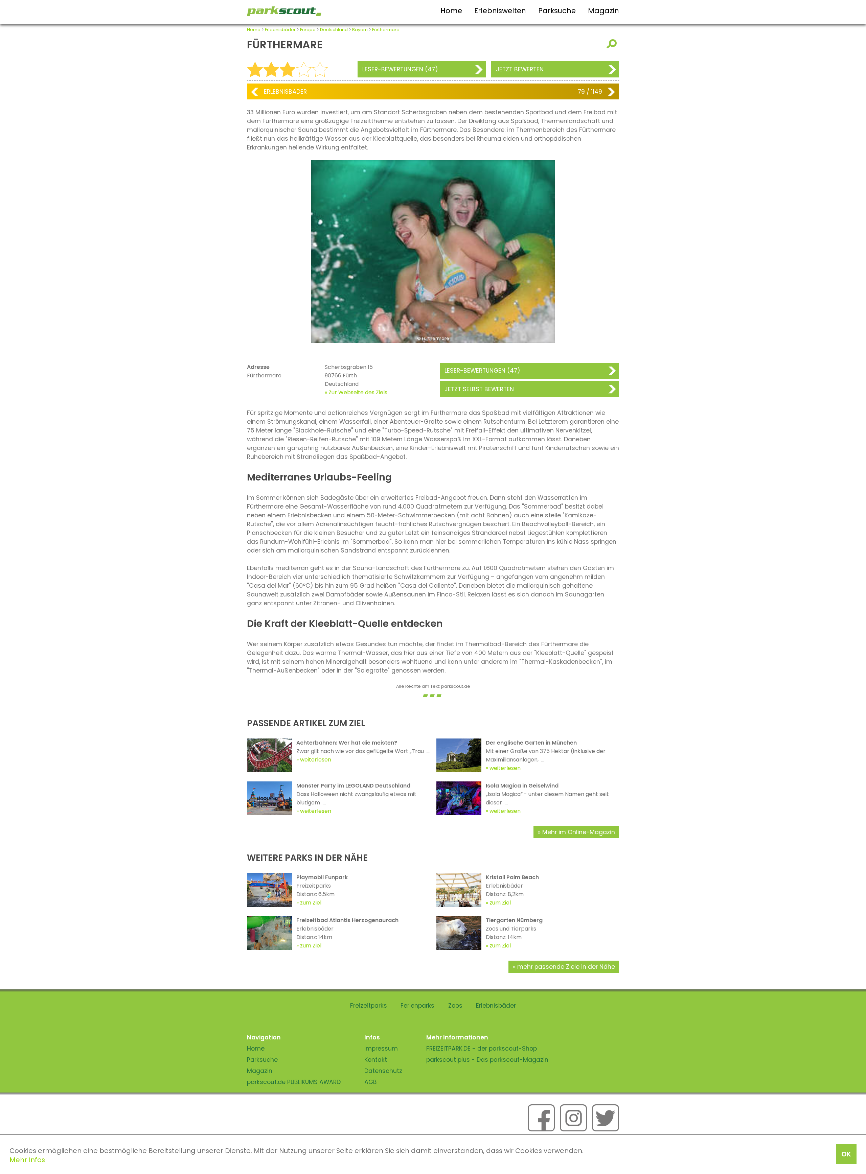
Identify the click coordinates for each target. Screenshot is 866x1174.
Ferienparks (417, 1006)
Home (451, 11)
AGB (370, 1082)
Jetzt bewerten (520, 69)
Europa (308, 29)
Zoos (455, 1006)
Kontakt (375, 1060)
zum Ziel (310, 903)
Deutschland (334, 29)
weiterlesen (315, 760)
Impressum (381, 1048)
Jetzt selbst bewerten (479, 389)
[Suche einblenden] (613, 43)
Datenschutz (383, 1071)
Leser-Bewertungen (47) (400, 69)
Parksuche (557, 11)
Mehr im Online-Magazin (578, 832)
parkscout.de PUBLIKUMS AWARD (294, 1082)
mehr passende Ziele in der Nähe (566, 967)
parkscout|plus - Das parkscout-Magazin (487, 1060)
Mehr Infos (27, 1160)
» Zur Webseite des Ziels (356, 392)
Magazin (603, 11)
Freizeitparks (368, 1006)
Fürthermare (386, 29)
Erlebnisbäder (280, 29)
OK (846, 1154)
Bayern (360, 29)
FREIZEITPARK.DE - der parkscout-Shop (481, 1048)
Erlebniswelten (500, 11)
